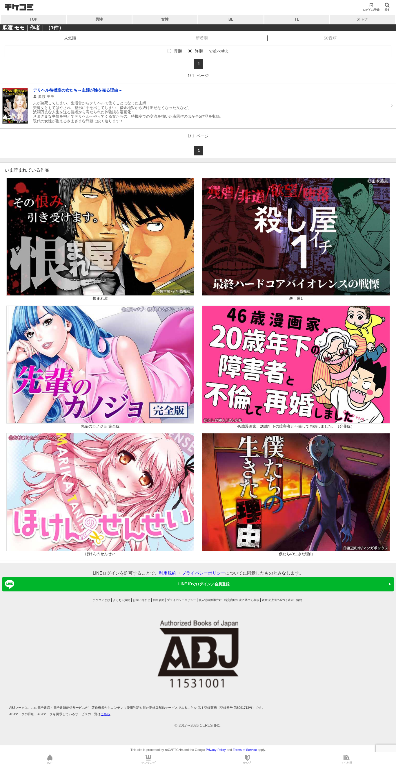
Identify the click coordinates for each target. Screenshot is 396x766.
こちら (105, 714)
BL (230, 19)
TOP (33, 19)
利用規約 (167, 573)
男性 (99, 19)
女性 (165, 19)
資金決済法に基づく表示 (278, 600)
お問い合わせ (141, 600)
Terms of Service (245, 749)
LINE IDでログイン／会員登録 (204, 584)
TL (297, 19)
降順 (199, 51)
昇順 (178, 51)
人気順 (70, 38)
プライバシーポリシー (203, 573)
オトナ (362, 19)
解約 (299, 600)
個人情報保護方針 (210, 600)
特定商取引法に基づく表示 (241, 600)
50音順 (330, 38)
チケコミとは (101, 600)
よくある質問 (121, 600)
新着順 (202, 38)
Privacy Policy (216, 749)
